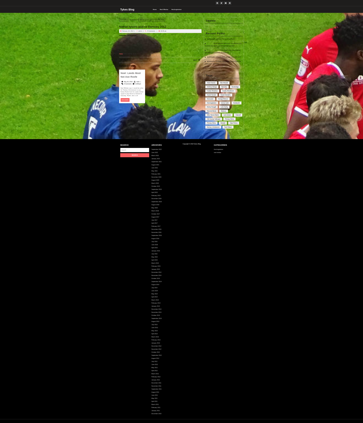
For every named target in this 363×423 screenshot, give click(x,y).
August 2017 (155, 217)
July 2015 (154, 254)
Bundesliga (235, 87)
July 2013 (154, 324)
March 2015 (155, 263)
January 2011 (155, 410)
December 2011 (156, 383)
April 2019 (154, 192)
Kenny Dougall (211, 107)
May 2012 (154, 367)
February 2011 (155, 407)
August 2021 (155, 165)
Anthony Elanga (212, 87)
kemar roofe (225, 103)
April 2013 (154, 334)
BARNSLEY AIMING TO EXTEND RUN (221, 39)
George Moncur (223, 99)
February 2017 (155, 226)
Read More (126, 100)
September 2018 (156, 201)
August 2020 (155, 180)
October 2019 (155, 186)
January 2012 (155, 380)
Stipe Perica (233, 123)
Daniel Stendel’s (226, 95)
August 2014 (155, 284)
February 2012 (155, 377)
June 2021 (154, 168)
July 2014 (154, 287)
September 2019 (156, 189)
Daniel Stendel (211, 95)
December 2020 (156, 177)
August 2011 (155, 392)
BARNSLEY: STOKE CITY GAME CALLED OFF (224, 57)
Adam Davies (211, 83)
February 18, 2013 (128, 31)
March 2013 (155, 337)
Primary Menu (229, 119)
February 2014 (155, 303)
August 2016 (155, 238)
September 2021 (156, 161)
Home (155, 9)
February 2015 (155, 266)
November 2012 (156, 349)
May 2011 (154, 398)
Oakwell (238, 115)
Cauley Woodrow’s (228, 91)
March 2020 (155, 183)
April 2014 (154, 297)
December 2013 (156, 309)
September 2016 (156, 235)
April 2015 (154, 260)
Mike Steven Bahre (213, 115)
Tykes (121, 53)
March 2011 (155, 404)
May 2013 (154, 330)
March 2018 (155, 211)
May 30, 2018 (128, 81)
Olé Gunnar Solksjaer (213, 119)
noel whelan (164, 9)
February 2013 (155, 340)
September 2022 (156, 149)
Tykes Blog (127, 9)
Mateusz (223, 111)
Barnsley (224, 87)
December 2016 (156, 229)
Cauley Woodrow (212, 91)
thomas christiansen (213, 127)
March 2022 (155, 155)
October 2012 (155, 352)
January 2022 (155, 158)
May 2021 (154, 171)
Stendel (223, 123)
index (138, 81)
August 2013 (155, 321)
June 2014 (154, 290)
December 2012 (156, 346)
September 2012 (156, 355)
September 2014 (156, 281)
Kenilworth (236, 103)
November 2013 (156, 312)
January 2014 (155, 306)
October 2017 (155, 214)
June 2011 (154, 395)
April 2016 (154, 247)
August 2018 (155, 204)
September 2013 (156, 318)
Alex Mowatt (224, 83)
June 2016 (154, 244)
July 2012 (154, 361)
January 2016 (155, 251)
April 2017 (154, 223)
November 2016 (156, 232)
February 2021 (155, 174)
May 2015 (154, 257)
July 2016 (154, 241)
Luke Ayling (224, 107)
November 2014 (156, 275)
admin (140, 31)
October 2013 (155, 315)
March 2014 (155, 300)
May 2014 (154, 294)
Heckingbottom (176, 9)
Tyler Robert (228, 127)
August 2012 (155, 358)
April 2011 (154, 401)
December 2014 (156, 272)
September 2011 (156, 389)
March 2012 (155, 373)
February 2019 (155, 195)
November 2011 (156, 386)
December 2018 (156, 198)
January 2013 (155, 343)
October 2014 (155, 278)
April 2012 (154, 370)
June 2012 (154, 364)
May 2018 (154, 208)
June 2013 (154, 327)
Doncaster (210, 99)
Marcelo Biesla (211, 111)
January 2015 (155, 269)
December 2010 (156, 413)
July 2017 (154, 220)
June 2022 (154, 152)
